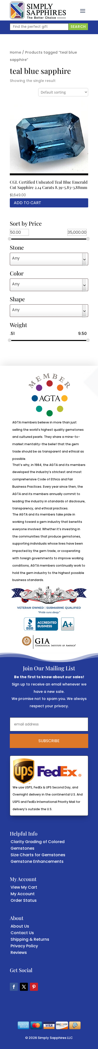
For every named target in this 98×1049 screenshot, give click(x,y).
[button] (83, 10)
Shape (17, 299)
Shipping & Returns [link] (30, 939)
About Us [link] (20, 926)
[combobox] (49, 259)
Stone (17, 248)
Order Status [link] (24, 900)
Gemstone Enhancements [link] (37, 861)
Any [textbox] (16, 258)
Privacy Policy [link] (24, 946)
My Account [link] (23, 894)
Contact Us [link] (22, 933)
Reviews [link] (19, 952)
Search (78, 26)
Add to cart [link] (27, 203)
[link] (38, 10)
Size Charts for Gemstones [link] (38, 855)
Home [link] (15, 52)
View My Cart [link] (24, 887)
